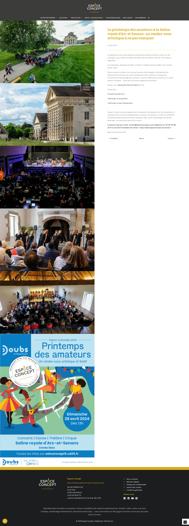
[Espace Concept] (94, 7)
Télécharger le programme (117, 99)
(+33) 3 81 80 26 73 (74, 495)
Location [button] (63, 18)
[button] (149, 17)
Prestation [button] (75, 18)
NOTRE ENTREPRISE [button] (48, 18)
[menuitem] (48, 17)
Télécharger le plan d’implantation (120, 103)
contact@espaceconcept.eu (140, 125)
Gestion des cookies (134, 487)
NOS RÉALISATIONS (113, 18)
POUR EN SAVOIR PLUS (116, 94)
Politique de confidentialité (136, 484)
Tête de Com (108, 521)
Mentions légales (133, 482)
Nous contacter (132, 479)
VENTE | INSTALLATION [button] (93, 18)
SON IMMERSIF (140, 18)
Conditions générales (134, 490)
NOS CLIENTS (128, 18)
